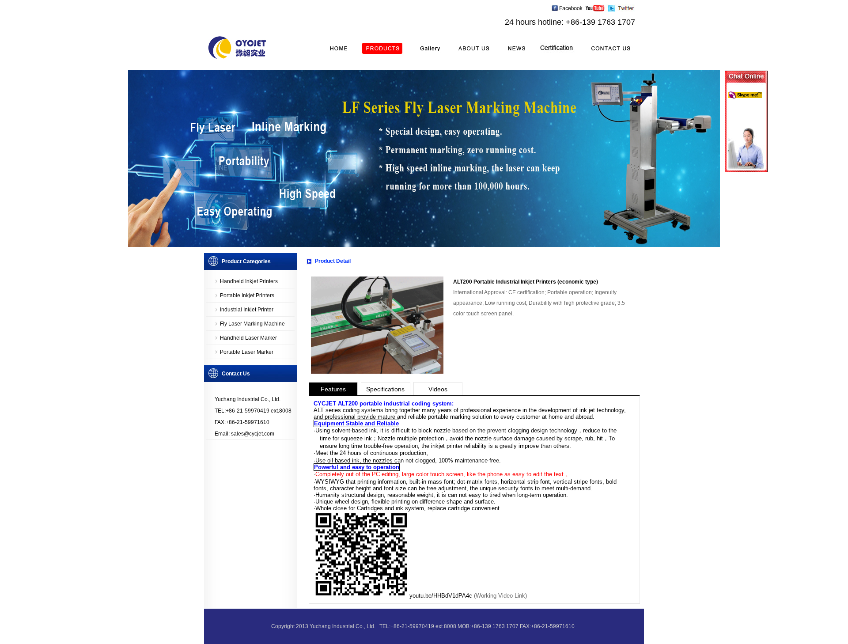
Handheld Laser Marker (248, 338)
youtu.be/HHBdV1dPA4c (440, 595)
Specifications (385, 389)
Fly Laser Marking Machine (252, 324)
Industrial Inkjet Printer (246, 310)
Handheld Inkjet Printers (249, 281)
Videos (437, 389)
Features (333, 389)
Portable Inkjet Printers (247, 295)
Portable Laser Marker (246, 352)
